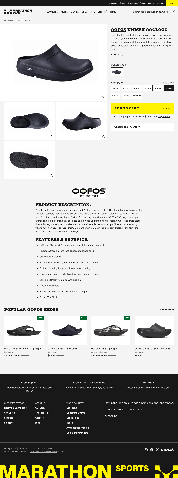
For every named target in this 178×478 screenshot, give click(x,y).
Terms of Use (25, 448)
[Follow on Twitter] (157, 450)
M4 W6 (116, 88)
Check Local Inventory (127, 126)
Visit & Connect (75, 403)
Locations (113, 3)
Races (142, 3)
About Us (40, 403)
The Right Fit (42, 412)
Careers (39, 417)
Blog (37, 422)
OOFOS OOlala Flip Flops (104, 348)
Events (122, 3)
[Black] (117, 71)
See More (165, 309)
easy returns (164, 116)
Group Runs (133, 3)
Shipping (9, 422)
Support (151, 3)
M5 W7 (126, 88)
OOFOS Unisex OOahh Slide (62, 348)
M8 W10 (158, 88)
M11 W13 (126, 96)
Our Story (40, 407)
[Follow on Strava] (167, 450)
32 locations (130, 387)
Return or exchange (75, 387)
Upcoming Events (75, 412)
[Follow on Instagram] (146, 450)
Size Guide (168, 82)
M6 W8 (137, 88)
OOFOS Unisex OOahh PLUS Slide (152, 348)
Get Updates (115, 409)
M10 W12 (116, 96)
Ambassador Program (78, 427)
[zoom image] (103, 97)
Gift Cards (9, 412)
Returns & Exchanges (15, 407)
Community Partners (77, 432)
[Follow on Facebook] (151, 450)
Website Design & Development (43, 451)
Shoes (18, 20)
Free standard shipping (19, 387)
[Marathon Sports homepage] (18, 11)
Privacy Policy (10, 448)
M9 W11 (169, 88)
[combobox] (154, 11)
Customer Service (14, 403)
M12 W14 (137, 96)
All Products (9, 20)
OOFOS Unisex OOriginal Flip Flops (22, 348)
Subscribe (111, 416)
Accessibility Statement (44, 448)
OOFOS (27, 20)
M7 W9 (148, 88)
